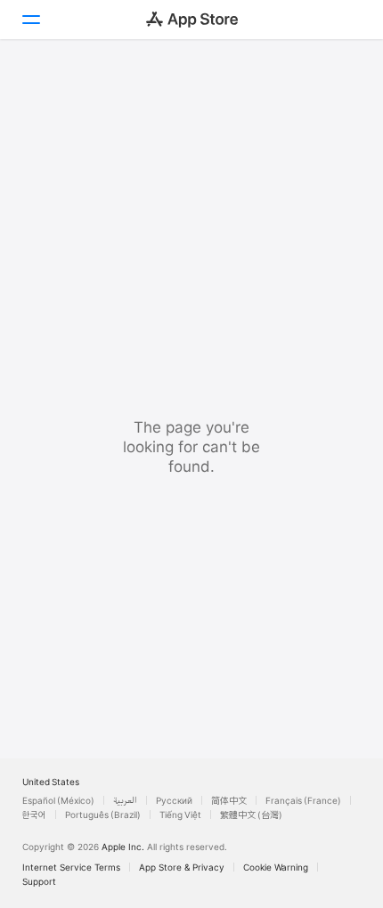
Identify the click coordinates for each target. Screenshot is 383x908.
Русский (174, 800)
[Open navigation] (30, 19)
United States (50, 781)
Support (39, 881)
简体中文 (229, 800)
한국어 (34, 814)
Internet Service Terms (71, 867)
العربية (125, 800)
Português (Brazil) (103, 814)
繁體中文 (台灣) (251, 814)
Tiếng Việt (180, 814)
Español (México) (58, 800)
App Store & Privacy (181, 867)
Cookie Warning (275, 867)
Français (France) (303, 800)
